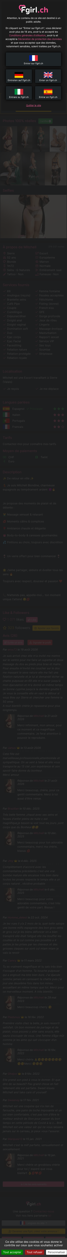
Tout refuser (34, 1252)
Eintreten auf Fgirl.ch (19, 80)
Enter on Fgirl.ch (48, 80)
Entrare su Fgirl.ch (19, 97)
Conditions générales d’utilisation (27, 35)
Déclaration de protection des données (40, 39)
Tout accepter (12, 1252)
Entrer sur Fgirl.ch (33, 63)
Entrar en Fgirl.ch (48, 97)
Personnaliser (56, 1252)
